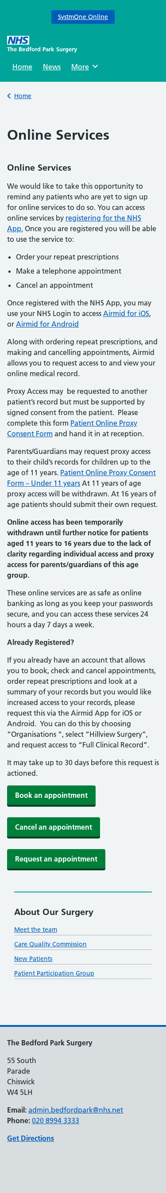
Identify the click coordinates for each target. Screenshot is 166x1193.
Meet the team (35, 930)
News (52, 66)
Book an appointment (51, 795)
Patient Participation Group (54, 973)
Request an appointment (56, 858)
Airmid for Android (47, 324)
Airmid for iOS (126, 313)
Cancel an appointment (53, 827)
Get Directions (30, 1138)
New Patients (33, 959)
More (83, 66)
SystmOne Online (83, 17)
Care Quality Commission (50, 944)
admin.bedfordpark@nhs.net (75, 1109)
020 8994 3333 (55, 1120)
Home (22, 66)
